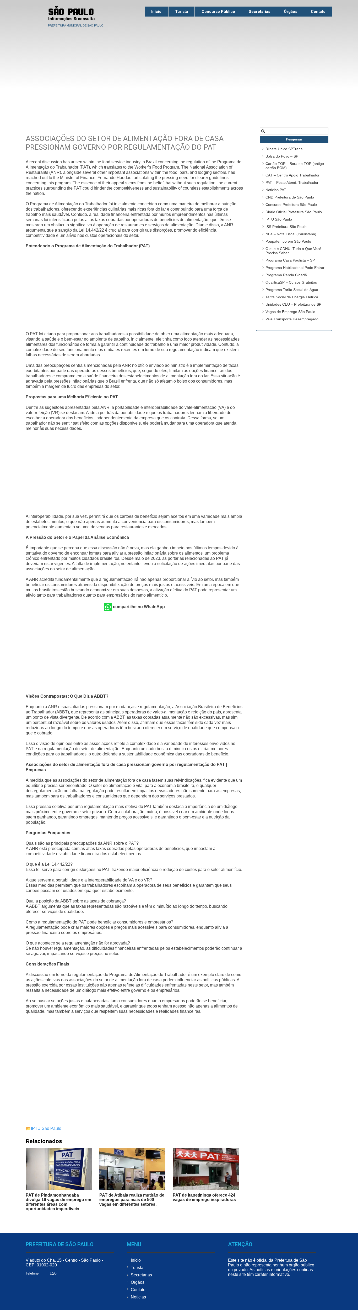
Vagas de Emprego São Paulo (290, 312)
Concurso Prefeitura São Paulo (291, 204)
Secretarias (259, 11)
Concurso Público (218, 11)
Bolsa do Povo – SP (281, 156)
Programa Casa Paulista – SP (290, 260)
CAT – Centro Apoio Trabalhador (292, 175)
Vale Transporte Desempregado (291, 319)
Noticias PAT (275, 190)
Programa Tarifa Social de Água (291, 290)
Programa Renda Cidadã (286, 275)
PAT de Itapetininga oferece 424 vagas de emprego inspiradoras (204, 1197)
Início (156, 11)
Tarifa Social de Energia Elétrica (291, 297)
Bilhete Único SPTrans (283, 149)
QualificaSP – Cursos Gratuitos (291, 282)
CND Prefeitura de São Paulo (289, 197)
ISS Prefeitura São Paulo (286, 227)
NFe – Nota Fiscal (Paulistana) (290, 234)
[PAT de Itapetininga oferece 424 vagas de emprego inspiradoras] (206, 1169)
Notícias (138, 1297)
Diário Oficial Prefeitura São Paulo (293, 212)
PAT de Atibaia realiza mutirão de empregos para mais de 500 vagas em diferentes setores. (131, 1200)
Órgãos (290, 11)
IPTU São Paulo (46, 1128)
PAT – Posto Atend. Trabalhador (291, 182)
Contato (318, 11)
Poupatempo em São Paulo (288, 241)
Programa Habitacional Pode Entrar (294, 267)
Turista (181, 11)
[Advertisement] (179, 68)
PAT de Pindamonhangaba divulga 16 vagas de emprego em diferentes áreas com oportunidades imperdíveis (58, 1202)
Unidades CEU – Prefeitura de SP (293, 304)
